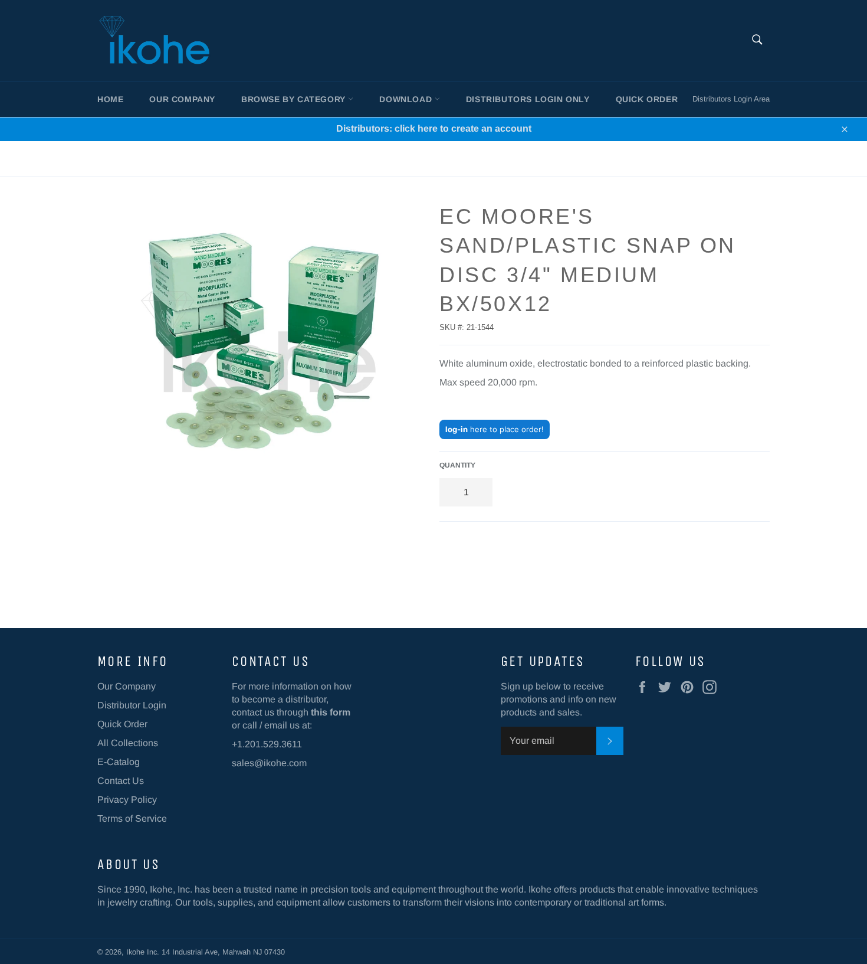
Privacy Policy (127, 800)
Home (110, 99)
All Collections (127, 743)
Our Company (182, 99)
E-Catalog (118, 762)
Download (406, 99)
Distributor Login (131, 705)
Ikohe (136, 951)
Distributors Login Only (528, 99)
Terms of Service (132, 818)
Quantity (457, 465)
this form (330, 712)
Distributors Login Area (731, 98)
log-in (456, 429)
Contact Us (120, 781)
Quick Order (647, 99)
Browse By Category (294, 99)
